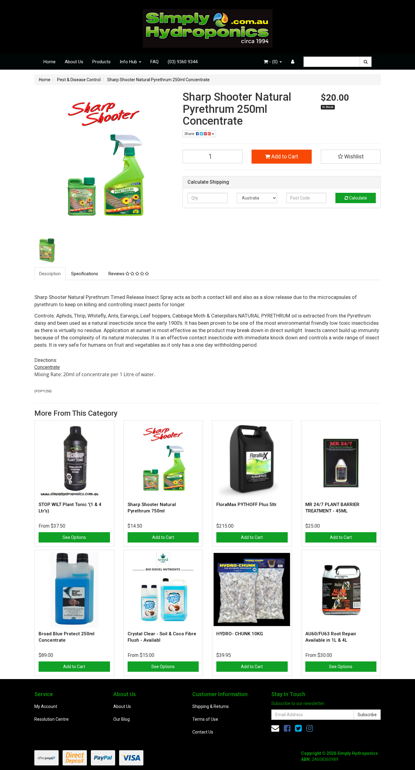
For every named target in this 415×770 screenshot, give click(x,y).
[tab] (50, 273)
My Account (45, 706)
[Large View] (48, 251)
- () (273, 61)
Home (49, 61)
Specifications (84, 273)
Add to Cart (284, 156)
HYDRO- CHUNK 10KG (239, 633)
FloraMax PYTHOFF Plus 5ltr (246, 504)
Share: (190, 134)
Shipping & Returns (210, 706)
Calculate (357, 198)
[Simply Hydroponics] (208, 26)
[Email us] (275, 728)
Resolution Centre (51, 719)
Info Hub (129, 61)
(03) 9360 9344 (182, 61)
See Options (74, 537)
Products (101, 61)
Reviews (116, 273)
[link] (287, 728)
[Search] (366, 62)
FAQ (154, 61)
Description (50, 273)
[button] (351, 157)
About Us (74, 61)
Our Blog (121, 719)
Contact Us (202, 732)
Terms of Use (205, 719)
